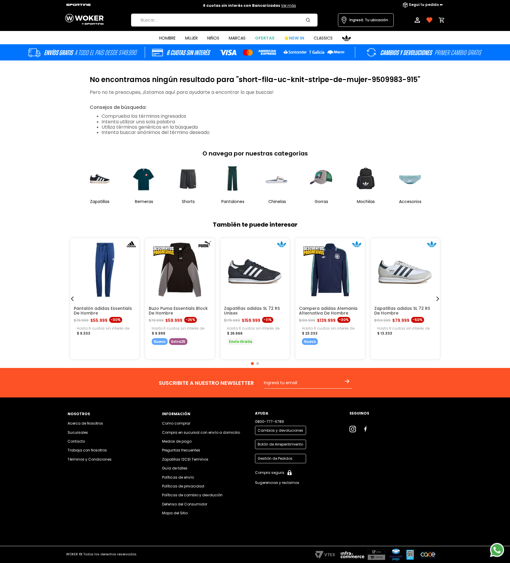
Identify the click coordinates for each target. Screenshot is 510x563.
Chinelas (277, 201)
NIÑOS (213, 38)
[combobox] (224, 20)
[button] (366, 20)
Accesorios (410, 201)
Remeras (144, 201)
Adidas (346, 38)
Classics (323, 38)
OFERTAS (264, 38)
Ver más (288, 5)
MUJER (191, 38)
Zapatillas (99, 201)
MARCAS (237, 38)
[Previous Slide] (72, 299)
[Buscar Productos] (309, 20)
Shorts (188, 201)
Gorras (321, 201)
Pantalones (232, 201)
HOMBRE (167, 38)
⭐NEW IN (294, 38)
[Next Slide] (438, 299)
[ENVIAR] (348, 385)
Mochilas (366, 201)
